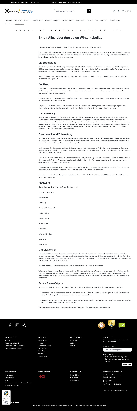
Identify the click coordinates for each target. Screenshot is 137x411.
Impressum (9, 375)
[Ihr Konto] (118, 11)
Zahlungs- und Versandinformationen (18, 383)
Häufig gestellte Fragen (13, 348)
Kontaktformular (121, 391)
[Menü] (9, 391)
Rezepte (41, 353)
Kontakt (8, 340)
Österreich (74, 378)
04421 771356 (109, 381)
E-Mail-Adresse (109, 346)
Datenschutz (9, 378)
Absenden (127, 364)
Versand (41, 343)
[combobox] (70, 11)
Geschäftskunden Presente (14, 346)
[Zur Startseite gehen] (19, 11)
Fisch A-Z (41, 351)
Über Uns (73, 340)
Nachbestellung (43, 340)
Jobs (72, 343)
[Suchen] (89, 11)
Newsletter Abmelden (12, 343)
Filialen (72, 346)
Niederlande (74, 380)
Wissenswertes (43, 356)
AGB (6, 380)
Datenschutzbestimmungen (115, 357)
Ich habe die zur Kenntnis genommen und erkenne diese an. (117, 358)
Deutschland (74, 375)
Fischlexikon (42, 348)
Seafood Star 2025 (44, 346)
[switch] (6, 402)
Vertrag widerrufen (11, 402)
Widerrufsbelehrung (12, 385)
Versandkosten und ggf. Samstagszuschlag (90, 405)
